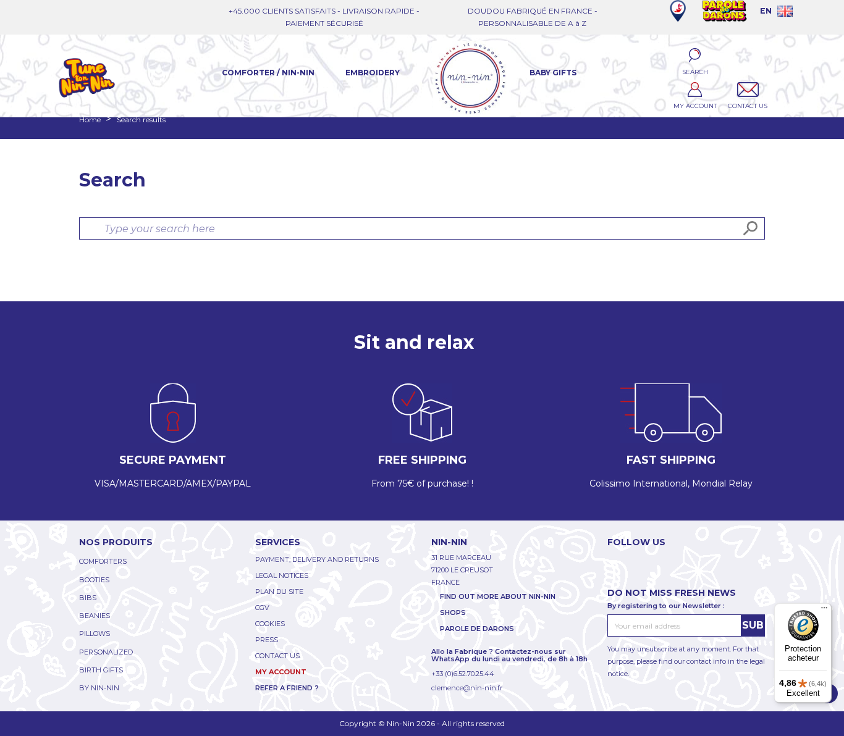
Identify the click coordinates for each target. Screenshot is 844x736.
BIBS (87, 597)
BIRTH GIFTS (101, 670)
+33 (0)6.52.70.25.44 (462, 673)
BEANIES (94, 615)
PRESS (266, 639)
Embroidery (372, 72)
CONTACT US (277, 655)
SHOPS (453, 612)
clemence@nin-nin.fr (466, 688)
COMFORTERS (103, 561)
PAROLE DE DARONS (477, 628)
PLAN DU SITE (279, 591)
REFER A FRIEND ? (287, 688)
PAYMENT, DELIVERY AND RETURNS (317, 559)
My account (280, 671)
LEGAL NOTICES (281, 575)
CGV (262, 607)
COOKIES (270, 623)
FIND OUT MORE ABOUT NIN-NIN (497, 596)
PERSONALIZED (106, 652)
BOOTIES (94, 579)
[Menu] (824, 610)
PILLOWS (94, 633)
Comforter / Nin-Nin (268, 72)
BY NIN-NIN (99, 688)
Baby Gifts (553, 72)
